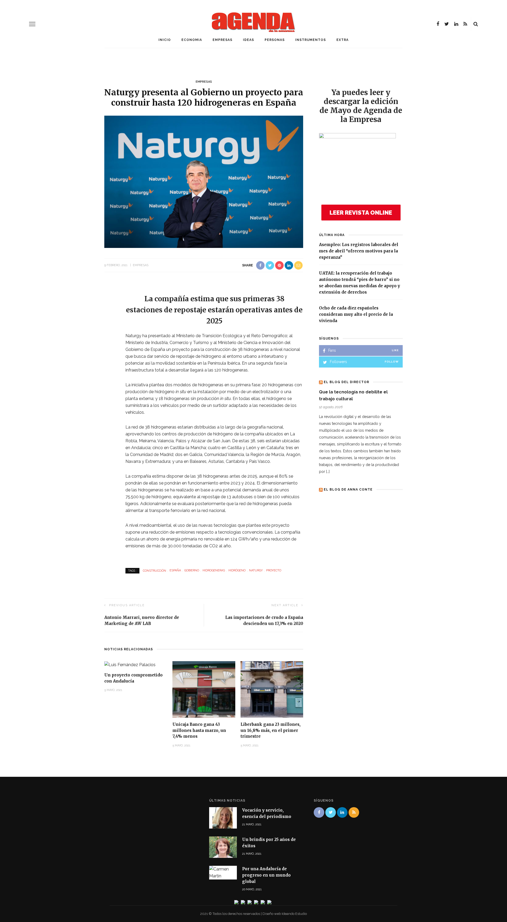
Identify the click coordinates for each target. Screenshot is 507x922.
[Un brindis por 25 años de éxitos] (223, 846)
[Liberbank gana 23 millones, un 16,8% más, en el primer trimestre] (272, 689)
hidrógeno (237, 570)
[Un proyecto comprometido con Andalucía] (130, 664)
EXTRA (342, 40)
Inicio (164, 40)
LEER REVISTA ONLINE (361, 212)
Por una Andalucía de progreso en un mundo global (266, 875)
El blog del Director (346, 382)
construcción (154, 570)
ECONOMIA (191, 40)
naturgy (256, 570)
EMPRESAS (222, 40)
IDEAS (248, 40)
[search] (476, 24)
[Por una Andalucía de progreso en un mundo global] (223, 872)
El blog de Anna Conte (348, 489)
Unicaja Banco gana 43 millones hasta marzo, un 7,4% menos (199, 730)
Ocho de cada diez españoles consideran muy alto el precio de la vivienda (356, 314)
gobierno (191, 570)
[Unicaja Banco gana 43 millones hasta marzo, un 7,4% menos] (203, 689)
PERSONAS (275, 40)
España (175, 570)
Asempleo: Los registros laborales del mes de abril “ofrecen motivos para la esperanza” (358, 251)
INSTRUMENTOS (310, 40)
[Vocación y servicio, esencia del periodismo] (223, 817)
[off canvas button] (32, 24)
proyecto (273, 570)
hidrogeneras (214, 570)
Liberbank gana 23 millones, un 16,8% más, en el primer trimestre (271, 730)
